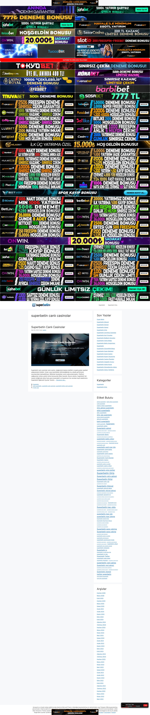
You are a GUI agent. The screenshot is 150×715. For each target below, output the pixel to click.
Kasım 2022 (100, 678)
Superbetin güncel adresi (106, 491)
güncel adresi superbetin (103, 417)
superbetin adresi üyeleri (102, 430)
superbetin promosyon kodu (105, 540)
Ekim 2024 (100, 617)
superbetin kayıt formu (111, 504)
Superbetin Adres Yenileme (105, 370)
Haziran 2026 (101, 593)
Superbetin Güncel (103, 325)
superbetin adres (102, 426)
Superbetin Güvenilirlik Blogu (106, 348)
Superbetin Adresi (102, 327)
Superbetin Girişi (104, 479)
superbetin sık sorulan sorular (104, 546)
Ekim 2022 (100, 680)
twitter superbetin (104, 574)
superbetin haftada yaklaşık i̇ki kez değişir (105, 496)
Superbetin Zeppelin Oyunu (105, 362)
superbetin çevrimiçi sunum (102, 569)
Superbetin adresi (104, 428)
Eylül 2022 (100, 683)
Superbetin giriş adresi (107, 476)
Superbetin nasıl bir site (103, 518)
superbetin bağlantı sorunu (111, 441)
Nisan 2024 (100, 633)
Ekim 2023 (100, 648)
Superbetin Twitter (103, 556)
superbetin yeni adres (106, 563)
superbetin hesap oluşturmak (102, 500)
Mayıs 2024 (100, 630)
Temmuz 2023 (101, 656)
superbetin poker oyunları (103, 536)
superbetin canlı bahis (104, 449)
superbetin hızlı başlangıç (102, 502)
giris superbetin (101, 413)
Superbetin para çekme (106, 532)
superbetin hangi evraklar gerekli (103, 498)
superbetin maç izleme (106, 516)
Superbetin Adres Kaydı (104, 364)
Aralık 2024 (100, 611)
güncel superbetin (102, 419)
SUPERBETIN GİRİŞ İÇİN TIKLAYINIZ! (75, 60)
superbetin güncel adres (104, 488)
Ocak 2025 (100, 609)
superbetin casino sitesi (104, 466)
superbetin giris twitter (106, 470)
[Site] (37, 104)
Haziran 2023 (101, 659)
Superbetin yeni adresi (105, 565)
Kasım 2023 (100, 646)
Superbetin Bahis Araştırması (106, 343)
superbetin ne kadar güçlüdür (103, 522)
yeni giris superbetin (102, 578)
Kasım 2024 (100, 614)
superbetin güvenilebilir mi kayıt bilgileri (105, 492)
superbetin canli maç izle (106, 447)
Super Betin (100, 319)
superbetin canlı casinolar (48, 386)
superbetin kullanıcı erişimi (112, 509)
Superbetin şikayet (104, 572)
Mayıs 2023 (100, 662)
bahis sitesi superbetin (112, 401)
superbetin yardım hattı (113, 560)
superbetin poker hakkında (102, 534)
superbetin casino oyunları (103, 464)
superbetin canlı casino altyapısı (103, 455)
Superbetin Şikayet (103, 322)
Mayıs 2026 (100, 595)
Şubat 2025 (100, 606)
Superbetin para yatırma (107, 529)
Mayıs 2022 (100, 694)
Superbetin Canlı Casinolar (48, 327)
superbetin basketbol (101, 441)
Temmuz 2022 (101, 688)
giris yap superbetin (104, 415)
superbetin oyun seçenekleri (102, 526)
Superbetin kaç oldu (106, 507)
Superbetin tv (102, 550)
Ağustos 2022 (101, 686)
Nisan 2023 (100, 664)
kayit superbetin (103, 421)
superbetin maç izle (104, 514)
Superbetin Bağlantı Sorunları (106, 338)
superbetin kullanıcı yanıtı (102, 511)
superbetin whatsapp (102, 560)
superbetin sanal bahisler (112, 542)
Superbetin (102, 305)
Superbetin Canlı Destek (105, 458)
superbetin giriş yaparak (102, 483)
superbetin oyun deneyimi (102, 524)
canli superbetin (101, 403)
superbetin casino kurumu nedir (103, 462)
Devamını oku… (61, 380)
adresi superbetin (101, 401)
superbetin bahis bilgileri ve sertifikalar (105, 436)
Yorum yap (36, 387)
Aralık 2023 (100, 643)
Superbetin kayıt (112, 502)
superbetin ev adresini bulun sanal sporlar (105, 468)
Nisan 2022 (100, 696)
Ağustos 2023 (101, 654)
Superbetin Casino (102, 460)
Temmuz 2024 (101, 625)
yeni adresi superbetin (102, 576)
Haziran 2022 (101, 691)
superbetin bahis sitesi (105, 439)
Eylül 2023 (100, 651)
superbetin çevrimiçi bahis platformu (104, 567)
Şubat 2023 (100, 670)
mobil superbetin (101, 424)
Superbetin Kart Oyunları (104, 335)
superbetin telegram (103, 548)
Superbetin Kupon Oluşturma (106, 356)
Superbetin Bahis (103, 435)
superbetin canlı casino (105, 454)
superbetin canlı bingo (102, 451)
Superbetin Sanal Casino (104, 354)
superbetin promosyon (103, 538)
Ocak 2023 (100, 672)
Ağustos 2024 (101, 622)
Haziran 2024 (101, 627)
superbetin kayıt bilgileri (102, 504)
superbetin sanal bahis (101, 542)
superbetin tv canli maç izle (104, 552)
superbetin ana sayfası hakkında (103, 432)
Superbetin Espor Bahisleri (105, 351)
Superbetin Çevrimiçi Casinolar (106, 332)
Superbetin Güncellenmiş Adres (107, 367)
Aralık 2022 (100, 675)
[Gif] (75, 144)
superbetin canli (101, 445)
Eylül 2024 (100, 619)
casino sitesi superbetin (104, 405)
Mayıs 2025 (100, 603)
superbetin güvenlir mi (104, 494)
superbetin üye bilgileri (113, 569)
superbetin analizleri (112, 430)
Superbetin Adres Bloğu (104, 340)
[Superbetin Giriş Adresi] (41, 305)
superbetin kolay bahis (101, 509)
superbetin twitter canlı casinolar (64, 386)
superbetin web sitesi (103, 558)
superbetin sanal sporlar (102, 544)
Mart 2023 (100, 667)
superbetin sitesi (112, 544)
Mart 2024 (100, 635)
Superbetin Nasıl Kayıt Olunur (104, 520)
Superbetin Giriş (112, 305)
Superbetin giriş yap (103, 481)
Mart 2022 (100, 699)
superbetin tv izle (102, 554)
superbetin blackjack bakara (102, 443)
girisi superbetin (37, 386)
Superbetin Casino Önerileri (105, 359)
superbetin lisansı (111, 511)
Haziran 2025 (101, 601)
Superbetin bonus (113, 443)
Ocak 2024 (100, 641)
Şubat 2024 (100, 638)
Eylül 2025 (100, 598)
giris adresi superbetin (105, 408)
